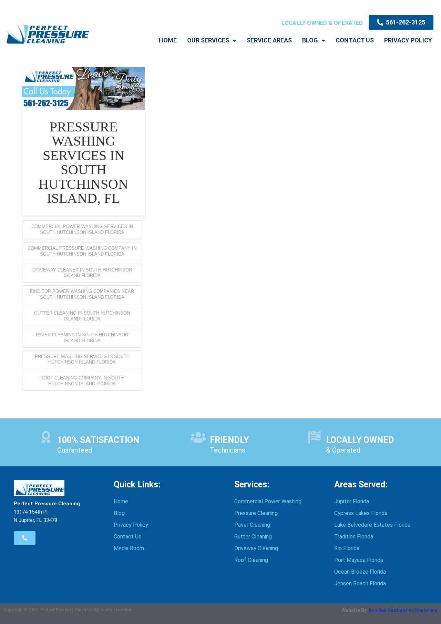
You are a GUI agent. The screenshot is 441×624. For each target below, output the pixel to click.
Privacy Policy (408, 40)
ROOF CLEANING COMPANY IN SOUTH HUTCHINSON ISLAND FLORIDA (82, 380)
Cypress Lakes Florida (360, 513)
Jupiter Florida (351, 501)
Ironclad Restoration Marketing (403, 610)
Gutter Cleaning (253, 536)
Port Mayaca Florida (358, 560)
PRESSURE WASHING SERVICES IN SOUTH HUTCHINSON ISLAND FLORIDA (82, 359)
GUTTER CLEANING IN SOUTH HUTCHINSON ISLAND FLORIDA (82, 315)
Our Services (208, 40)
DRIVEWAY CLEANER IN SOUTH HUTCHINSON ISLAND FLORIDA (82, 272)
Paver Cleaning (252, 525)
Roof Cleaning (251, 560)
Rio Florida (346, 548)
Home (168, 40)
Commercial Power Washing (267, 501)
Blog (310, 40)
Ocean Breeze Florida (360, 571)
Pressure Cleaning (256, 513)
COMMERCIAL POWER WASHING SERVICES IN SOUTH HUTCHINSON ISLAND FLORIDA (82, 229)
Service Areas (269, 40)
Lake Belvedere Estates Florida (372, 525)
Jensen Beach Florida (360, 583)
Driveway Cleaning (256, 548)
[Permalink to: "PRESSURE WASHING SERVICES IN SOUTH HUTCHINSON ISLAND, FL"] (83, 88)
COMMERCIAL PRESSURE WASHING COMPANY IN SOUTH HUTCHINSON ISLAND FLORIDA (82, 251)
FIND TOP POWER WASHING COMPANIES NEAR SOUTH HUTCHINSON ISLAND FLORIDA (82, 294)
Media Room (129, 548)
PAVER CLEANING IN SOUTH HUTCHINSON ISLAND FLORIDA (82, 337)
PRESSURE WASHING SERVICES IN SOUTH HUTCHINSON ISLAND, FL (83, 162)
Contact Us (355, 40)
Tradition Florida (353, 536)
